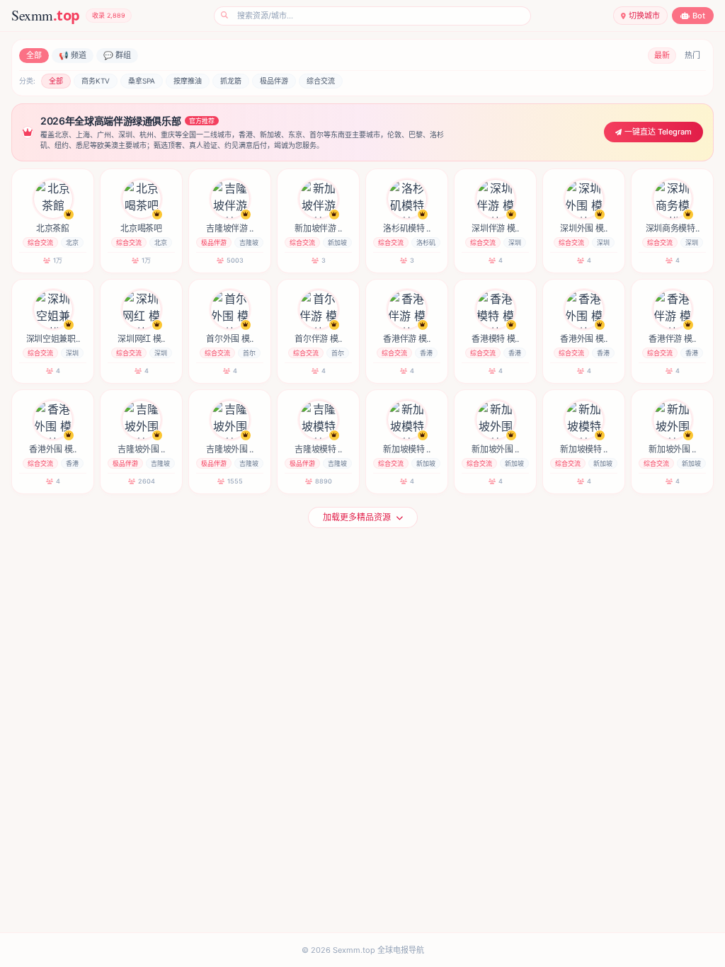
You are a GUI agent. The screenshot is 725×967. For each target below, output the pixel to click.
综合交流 (321, 80)
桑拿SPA (141, 80)
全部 (34, 55)
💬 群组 (117, 55)
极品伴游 (274, 80)
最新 (662, 55)
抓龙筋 (230, 80)
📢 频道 (72, 55)
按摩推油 (187, 80)
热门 (692, 55)
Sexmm (45, 15)
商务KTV (95, 80)
